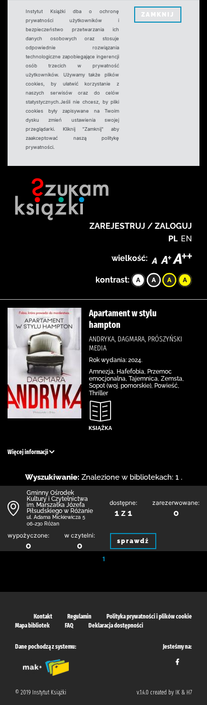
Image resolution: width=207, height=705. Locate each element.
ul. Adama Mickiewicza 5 (56, 517)
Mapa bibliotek (32, 625)
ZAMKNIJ (157, 14)
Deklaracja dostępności (115, 625)
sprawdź (133, 541)
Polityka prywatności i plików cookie (149, 616)
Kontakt (43, 616)
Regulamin (79, 616)
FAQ (69, 625)
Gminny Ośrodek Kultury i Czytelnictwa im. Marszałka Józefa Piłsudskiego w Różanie (60, 501)
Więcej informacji (28, 452)
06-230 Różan (43, 523)
